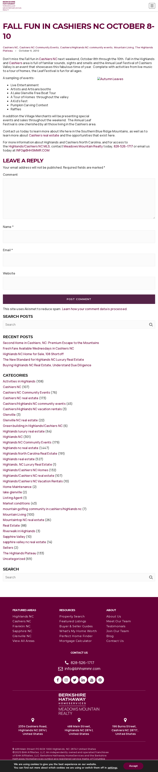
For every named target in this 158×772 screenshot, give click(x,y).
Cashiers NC (10, 47)
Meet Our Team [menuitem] (118, 621)
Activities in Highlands (19, 381)
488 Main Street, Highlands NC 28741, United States (79, 729)
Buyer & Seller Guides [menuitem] (76, 626)
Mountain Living (124, 47)
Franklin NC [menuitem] (22, 626)
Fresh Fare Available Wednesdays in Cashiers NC (38, 348)
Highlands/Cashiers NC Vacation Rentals (33, 481)
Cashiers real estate (44, 135)
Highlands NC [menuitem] (23, 616)
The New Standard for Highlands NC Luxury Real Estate (43, 359)
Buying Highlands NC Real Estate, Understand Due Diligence (47, 365)
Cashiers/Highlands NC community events (86, 47)
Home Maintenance (17, 487)
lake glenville (12, 492)
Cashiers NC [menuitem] (22, 621)
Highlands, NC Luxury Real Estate (27, 464)
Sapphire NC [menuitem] (22, 631)
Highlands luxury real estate (24, 431)
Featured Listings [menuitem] (72, 621)
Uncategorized (14, 559)
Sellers (8, 547)
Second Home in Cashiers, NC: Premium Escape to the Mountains (51, 343)
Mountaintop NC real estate (23, 520)
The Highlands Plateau (19, 553)
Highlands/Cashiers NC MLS (29, 146)
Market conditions (16, 503)
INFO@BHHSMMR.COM (32, 150)
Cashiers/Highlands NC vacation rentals (32, 409)
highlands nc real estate (21, 448)
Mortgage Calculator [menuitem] (75, 641)
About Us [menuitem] (113, 616)
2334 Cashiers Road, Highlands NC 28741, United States (32, 729)
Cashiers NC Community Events (39, 47)
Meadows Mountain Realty (83, 146)
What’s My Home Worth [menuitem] (78, 631)
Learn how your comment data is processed (94, 309)
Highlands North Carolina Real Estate (30, 453)
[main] (79, 298)
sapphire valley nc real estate (24, 542)
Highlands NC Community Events (27, 442)
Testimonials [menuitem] (115, 626)
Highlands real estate (19, 459)
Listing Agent (13, 498)
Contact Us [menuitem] (115, 641)
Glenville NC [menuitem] (22, 636)
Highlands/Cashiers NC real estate (28, 475)
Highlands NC (13, 437)
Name (8, 227)
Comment (10, 175)
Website (9, 273)
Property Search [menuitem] (72, 616)
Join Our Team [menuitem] (117, 631)
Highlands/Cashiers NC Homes (25, 470)
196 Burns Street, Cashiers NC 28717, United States (125, 729)
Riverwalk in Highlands (19, 531)
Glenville (9, 414)
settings (112, 767)
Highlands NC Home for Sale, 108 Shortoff (33, 354)
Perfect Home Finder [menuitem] (76, 636)
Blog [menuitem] (110, 636)
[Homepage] (12, 6)
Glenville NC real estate (20, 420)
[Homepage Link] (79, 704)
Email (8, 250)
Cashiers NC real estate (20, 398)
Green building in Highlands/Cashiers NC (33, 426)
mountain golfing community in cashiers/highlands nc (42, 509)
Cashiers (15, 63)
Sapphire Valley (14, 536)
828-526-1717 (123, 146)
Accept (133, 766)
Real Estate (11, 525)
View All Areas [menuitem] (23, 641)
